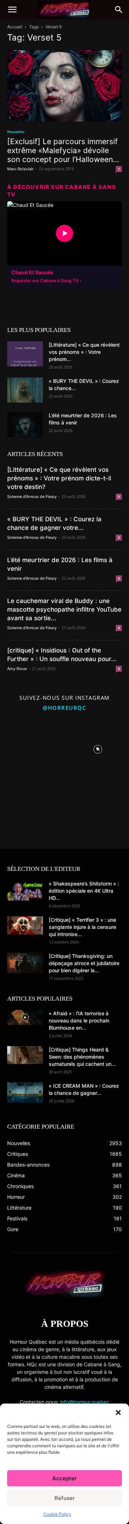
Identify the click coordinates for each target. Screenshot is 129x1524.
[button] (118, 1412)
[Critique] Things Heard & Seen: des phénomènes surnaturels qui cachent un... (82, 1056)
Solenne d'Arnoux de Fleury (32, 496)
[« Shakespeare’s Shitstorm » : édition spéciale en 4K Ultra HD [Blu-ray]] (25, 890)
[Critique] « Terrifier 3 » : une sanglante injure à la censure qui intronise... (82, 927)
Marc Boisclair (20, 168)
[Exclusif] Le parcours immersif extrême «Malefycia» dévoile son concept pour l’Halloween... (63, 150)
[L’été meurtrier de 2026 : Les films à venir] (25, 424)
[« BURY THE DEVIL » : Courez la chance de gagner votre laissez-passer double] (25, 390)
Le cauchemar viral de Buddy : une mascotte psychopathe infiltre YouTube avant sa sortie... (64, 609)
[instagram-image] (31, 747)
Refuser (64, 1498)
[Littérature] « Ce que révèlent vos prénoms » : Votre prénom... (84, 352)
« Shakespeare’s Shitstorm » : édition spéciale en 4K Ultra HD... (84, 890)
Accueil (14, 26)
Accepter (64, 1478)
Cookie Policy (57, 1514)
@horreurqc (64, 707)
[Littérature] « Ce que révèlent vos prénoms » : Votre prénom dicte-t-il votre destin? (59, 478)
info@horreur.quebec (84, 1402)
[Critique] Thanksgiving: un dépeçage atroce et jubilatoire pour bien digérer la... (84, 963)
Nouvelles (15, 131)
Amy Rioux (17, 668)
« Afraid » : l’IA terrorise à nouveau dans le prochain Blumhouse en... (79, 1020)
